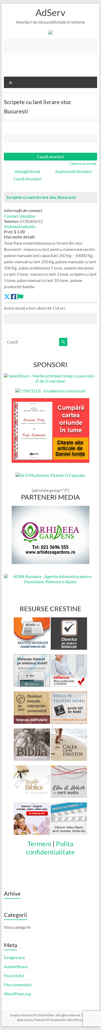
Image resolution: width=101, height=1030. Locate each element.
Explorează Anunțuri (73, 171)
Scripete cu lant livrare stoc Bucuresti (41, 197)
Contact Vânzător (20, 216)
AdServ (50, 12)
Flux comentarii (18, 984)
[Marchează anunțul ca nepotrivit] (20, 296)
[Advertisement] (53, 46)
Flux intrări (14, 975)
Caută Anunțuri (27, 178)
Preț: (8, 231)
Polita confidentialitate (50, 847)
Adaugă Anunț (27, 171)
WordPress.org (17, 993)
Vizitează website (19, 226)
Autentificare (15, 966)
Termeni (39, 843)
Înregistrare (14, 957)
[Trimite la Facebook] (13, 296)
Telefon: (11, 221)
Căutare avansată (82, 164)
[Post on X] (7, 296)
